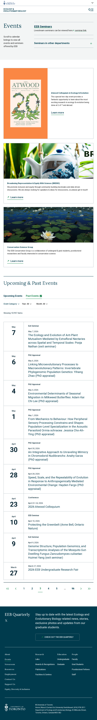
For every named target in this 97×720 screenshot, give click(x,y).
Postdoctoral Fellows (81, 669)
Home (37, 707)
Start (7, 588)
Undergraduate (63, 659)
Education (61, 654)
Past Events (32, 295)
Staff (74, 674)
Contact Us (10, 679)
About (7, 654)
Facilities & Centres (43, 674)
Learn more (57, 112)
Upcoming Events (13, 295)
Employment (10, 674)
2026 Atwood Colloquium (44, 506)
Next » (81, 588)
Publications (40, 669)
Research (39, 654)
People (75, 654)
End (89, 588)
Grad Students (78, 664)
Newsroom (10, 664)
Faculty (75, 659)
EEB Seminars (43, 26)
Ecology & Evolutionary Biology (15, 10)
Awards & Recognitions (45, 664)
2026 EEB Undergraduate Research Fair (53, 569)
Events (8, 659)
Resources (9, 669)
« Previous (15, 588)
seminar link (80, 30)
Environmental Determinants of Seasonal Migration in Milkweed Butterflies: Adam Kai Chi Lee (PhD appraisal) (56, 397)
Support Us (10, 684)
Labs (37, 659)
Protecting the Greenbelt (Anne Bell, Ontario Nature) (56, 526)
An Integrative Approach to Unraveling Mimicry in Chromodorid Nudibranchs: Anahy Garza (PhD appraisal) (58, 455)
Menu (90, 9)
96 (73, 588)
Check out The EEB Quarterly (58, 637)
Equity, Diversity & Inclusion (17, 689)
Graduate (61, 664)
